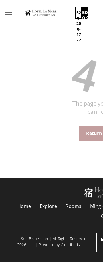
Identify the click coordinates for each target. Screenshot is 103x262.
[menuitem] (24, 206)
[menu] (8, 12)
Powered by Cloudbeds (59, 244)
